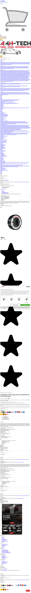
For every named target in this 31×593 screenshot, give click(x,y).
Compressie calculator (5, 550)
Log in (16, 462)
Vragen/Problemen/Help (5, 541)
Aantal (1, 409)
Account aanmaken (2, 189)
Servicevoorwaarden (24, 459)
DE (4, 37)
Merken (1, 95)
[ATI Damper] (3, 238)
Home (1, 60)
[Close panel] (1, 174)
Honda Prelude (4, 558)
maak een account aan (21, 462)
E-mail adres (2, 577)
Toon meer (2, 449)
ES (6, 37)
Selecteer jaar (3, 197)
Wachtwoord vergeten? (6, 180)
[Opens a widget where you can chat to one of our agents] (28, 591)
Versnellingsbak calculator (5, 551)
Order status (3, 540)
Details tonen (26, 302)
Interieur (1, 61)
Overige (1, 91)
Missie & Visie (4, 563)
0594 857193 (3, 1)
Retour (3, 546)
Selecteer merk (3, 196)
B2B (2, 537)
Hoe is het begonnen (4, 562)
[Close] (1, 207)
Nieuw (1, 171)
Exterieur (1, 65)
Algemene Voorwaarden (5, 544)
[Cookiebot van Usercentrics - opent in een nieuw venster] (26, 286)
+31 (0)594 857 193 (5, 570)
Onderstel (1, 87)
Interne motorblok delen (5, 192)
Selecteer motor (3, 198)
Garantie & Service (4, 545)
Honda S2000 (3, 555)
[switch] (12, 299)
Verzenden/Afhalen (4, 539)
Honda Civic (3, 556)
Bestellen (3, 538)
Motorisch (1, 69)
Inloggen (2, 180)
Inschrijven (2, 578)
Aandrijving (2, 82)
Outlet (1, 97)
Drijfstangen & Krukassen (5, 193)
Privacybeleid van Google (18, 459)
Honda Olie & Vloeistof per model (6, 552)
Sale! (1, 96)
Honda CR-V (3, 557)
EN (1, 37)
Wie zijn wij (3, 561)
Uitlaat (1, 143)
